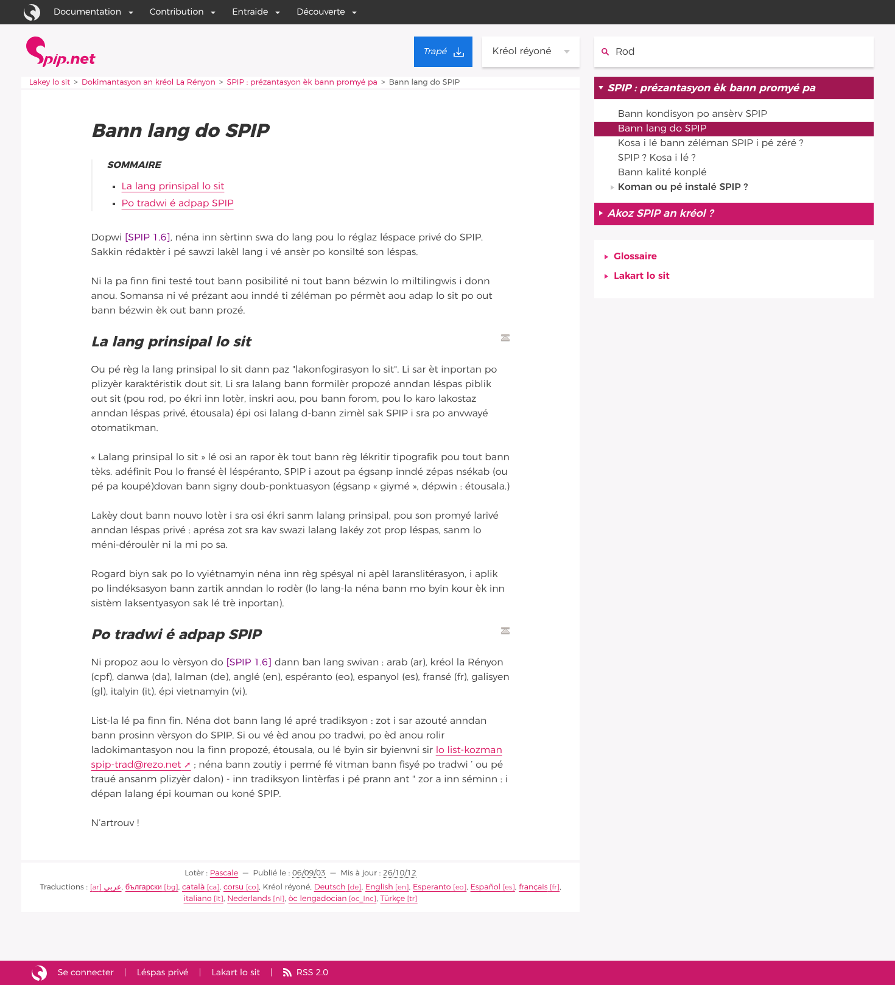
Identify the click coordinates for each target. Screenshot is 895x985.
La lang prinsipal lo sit (173, 187)
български (143, 887)
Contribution (177, 11)
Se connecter (86, 972)
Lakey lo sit (49, 82)
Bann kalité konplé (662, 173)
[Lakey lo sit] (61, 52)
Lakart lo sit (641, 276)
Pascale (224, 873)
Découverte (321, 11)
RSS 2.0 (312, 972)
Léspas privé (163, 972)
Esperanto (432, 887)
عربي (113, 887)
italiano (198, 899)
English (379, 887)
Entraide (250, 11)
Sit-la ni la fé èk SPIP (39, 973)
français (533, 887)
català (193, 887)
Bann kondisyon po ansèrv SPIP (692, 114)
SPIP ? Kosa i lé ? (657, 158)
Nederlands (249, 899)
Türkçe (393, 899)
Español (485, 887)
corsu (233, 887)
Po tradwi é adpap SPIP (178, 204)
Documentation (87, 11)
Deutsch (330, 887)
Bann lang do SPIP (662, 129)
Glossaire (635, 257)
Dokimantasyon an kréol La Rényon (149, 82)
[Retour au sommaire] (505, 338)
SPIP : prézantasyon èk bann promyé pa (302, 82)
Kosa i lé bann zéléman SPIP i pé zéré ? (711, 144)
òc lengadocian (318, 899)
